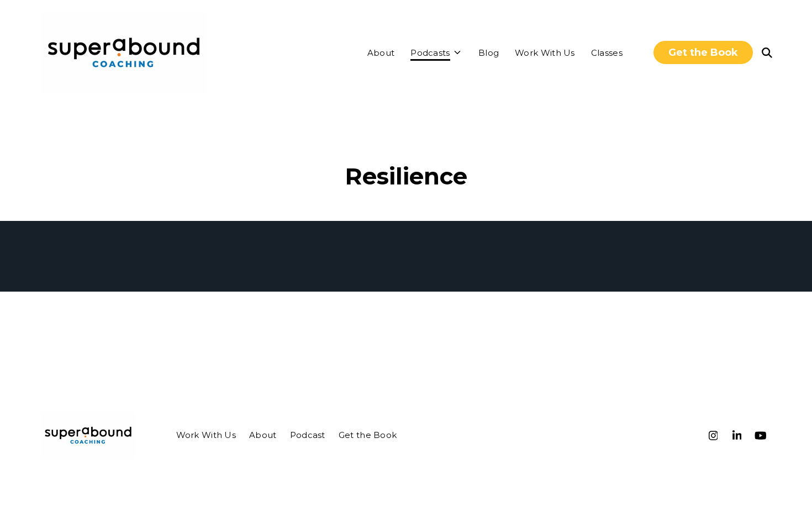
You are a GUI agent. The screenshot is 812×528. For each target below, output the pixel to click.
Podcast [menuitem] (307, 435)
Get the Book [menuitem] (368, 435)
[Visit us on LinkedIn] (737, 435)
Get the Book (703, 52)
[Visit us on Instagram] (713, 435)
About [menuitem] (263, 435)
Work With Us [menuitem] (206, 435)
